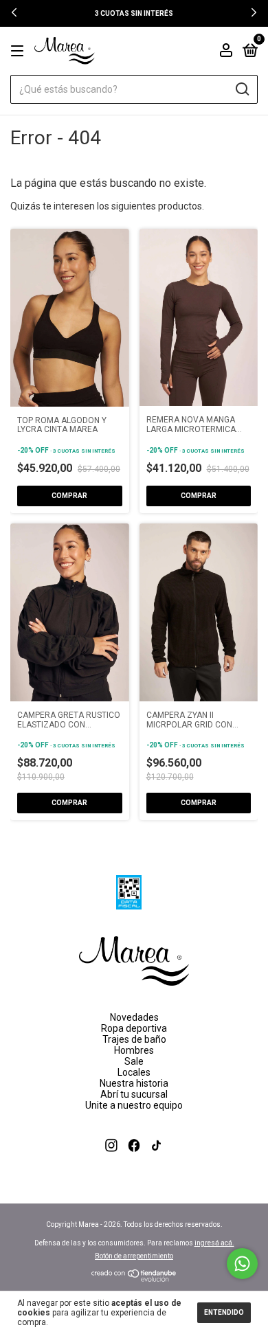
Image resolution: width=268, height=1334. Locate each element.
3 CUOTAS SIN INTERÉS (134, 13)
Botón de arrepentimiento (134, 1256)
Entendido (224, 1312)
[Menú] (19, 51)
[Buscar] (241, 89)
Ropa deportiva (134, 1028)
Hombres (134, 1050)
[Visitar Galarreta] (134, 1162)
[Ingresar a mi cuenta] (226, 52)
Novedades (134, 1017)
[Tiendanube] (134, 1278)
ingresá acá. (214, 1243)
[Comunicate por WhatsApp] (242, 1263)
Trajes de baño (134, 1039)
